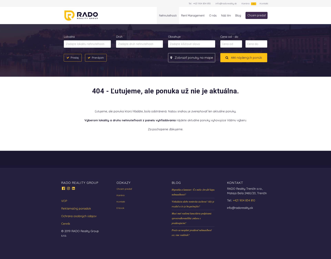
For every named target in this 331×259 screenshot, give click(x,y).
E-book (120, 208)
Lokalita (69, 36)
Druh (119, 36)
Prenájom (98, 57)
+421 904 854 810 (202, 3)
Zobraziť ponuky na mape (193, 58)
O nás (213, 15)
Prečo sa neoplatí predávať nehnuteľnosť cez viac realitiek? (192, 232)
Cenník (65, 223)
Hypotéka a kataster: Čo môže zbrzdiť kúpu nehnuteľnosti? (193, 192)
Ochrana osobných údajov (79, 216)
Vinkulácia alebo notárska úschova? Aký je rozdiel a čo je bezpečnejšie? (193, 204)
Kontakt (264, 3)
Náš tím (226, 15)
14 (253, 3)
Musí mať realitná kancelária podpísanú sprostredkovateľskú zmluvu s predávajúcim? (191, 218)
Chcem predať (256, 15)
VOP (64, 201)
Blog (238, 15)
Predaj (75, 57)
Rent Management (193, 15)
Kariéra (245, 3)
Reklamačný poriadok (76, 208)
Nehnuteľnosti (168, 15)
